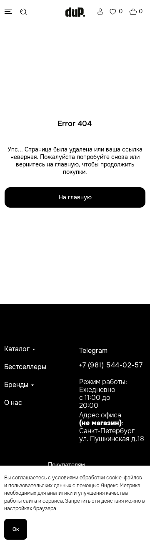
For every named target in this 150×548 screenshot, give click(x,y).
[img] (75, 12)
